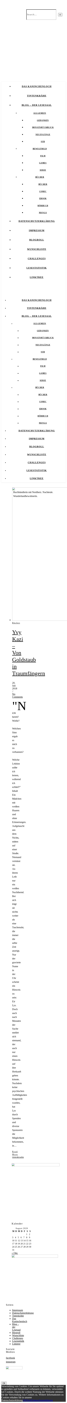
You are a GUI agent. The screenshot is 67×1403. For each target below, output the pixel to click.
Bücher (39, 177)
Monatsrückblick (43, 127)
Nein (28, 1400)
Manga (43, 213)
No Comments (17, 695)
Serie (43, 170)
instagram (10, 1361)
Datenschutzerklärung (37, 221)
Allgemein (39, 113)
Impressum (36, 230)
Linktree (36, 277)
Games (43, 163)
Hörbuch (43, 206)
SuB (43, 141)
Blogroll (36, 240)
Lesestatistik (36, 268)
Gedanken (43, 120)
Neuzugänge (43, 134)
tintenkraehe (18, 1157)
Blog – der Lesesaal (37, 105)
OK (3, 1383)
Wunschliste (36, 249)
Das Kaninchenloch (37, 86)
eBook (43, 198)
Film (42, 156)
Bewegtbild (40, 149)
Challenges (37, 258)
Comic (43, 191)
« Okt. (15, 1253)
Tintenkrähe (36, 95)
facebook (10, 1358)
